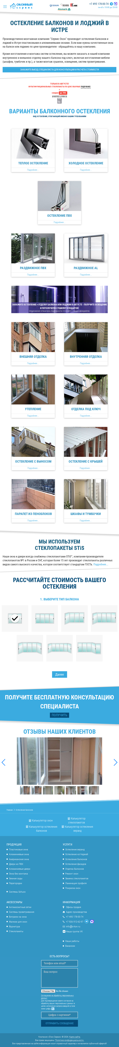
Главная (10, 810)
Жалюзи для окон (18, 921)
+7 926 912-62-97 (74, 921)
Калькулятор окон (42, 820)
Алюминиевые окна (19, 854)
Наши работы (72, 941)
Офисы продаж (73, 907)
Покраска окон (72, 888)
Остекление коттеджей (76, 854)
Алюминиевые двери (19, 868)
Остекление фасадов (75, 864)
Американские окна (19, 859)
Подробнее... (100, 564)
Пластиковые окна (18, 849)
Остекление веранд (75, 849)
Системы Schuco (17, 891)
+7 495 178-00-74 (99, 3)
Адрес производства (76, 911)
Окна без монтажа (18, 873)
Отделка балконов (74, 868)
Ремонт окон (71, 873)
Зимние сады (15, 878)
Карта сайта (74, 1037)
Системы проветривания (21, 911)
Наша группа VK (74, 931)
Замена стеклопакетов (76, 878)
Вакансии (70, 945)
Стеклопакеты (16, 931)
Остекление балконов (76, 859)
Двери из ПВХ (16, 864)
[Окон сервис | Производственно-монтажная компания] (22, 6)
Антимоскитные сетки (20, 907)
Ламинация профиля (76, 883)
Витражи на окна (18, 916)
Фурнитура (14, 926)
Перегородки (15, 883)
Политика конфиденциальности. (69, 1040)
